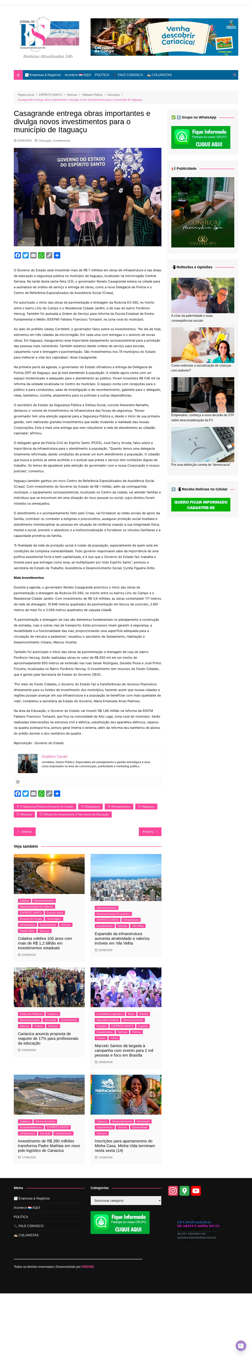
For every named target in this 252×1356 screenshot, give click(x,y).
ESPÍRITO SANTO (31, 912)
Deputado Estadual (107, 1020)
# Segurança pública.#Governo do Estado (46, 806)
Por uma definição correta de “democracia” (201, 464)
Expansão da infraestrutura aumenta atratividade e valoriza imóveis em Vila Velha (122, 938)
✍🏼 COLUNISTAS (159, 75)
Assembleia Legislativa (110, 1013)
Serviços (45, 930)
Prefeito (38, 1026)
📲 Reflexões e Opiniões (191, 267)
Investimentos (61, 140)
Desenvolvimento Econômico (36, 906)
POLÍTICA (102, 75)
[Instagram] (17, 782)
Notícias (65, 924)
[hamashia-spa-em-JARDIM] (202, 212)
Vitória (114, 1038)
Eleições (102, 1026)
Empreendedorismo (31, 1127)
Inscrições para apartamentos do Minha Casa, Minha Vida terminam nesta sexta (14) (125, 1146)
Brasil (131, 1013)
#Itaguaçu (148, 806)
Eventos (143, 1026)
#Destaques (92, 806)
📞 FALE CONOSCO (128, 75)
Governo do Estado (31, 918)
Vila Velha (138, 925)
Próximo (148, 831)
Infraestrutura (27, 924)
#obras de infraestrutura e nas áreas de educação (76, 814)
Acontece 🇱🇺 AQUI (78, 75)
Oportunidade (139, 1127)
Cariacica (52, 1013)
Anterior (27, 831)
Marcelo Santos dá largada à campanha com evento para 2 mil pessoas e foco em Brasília (124, 1050)
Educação (45, 140)
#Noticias (26, 814)
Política (136, 1032)
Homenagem (54, 918)
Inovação (45, 1133)
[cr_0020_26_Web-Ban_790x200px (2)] (164, 36)
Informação (143, 1121)
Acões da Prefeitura (31, 1013)
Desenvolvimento (44, 900)
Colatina (24, 900)
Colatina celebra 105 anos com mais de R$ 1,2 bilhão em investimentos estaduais (45, 943)
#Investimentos (120, 806)
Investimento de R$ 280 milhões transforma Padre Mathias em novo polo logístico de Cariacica (49, 1146)
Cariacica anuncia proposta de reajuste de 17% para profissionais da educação (48, 1038)
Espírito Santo (55, 912)
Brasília (143, 1013)
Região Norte (27, 930)
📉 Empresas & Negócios (43, 75)
